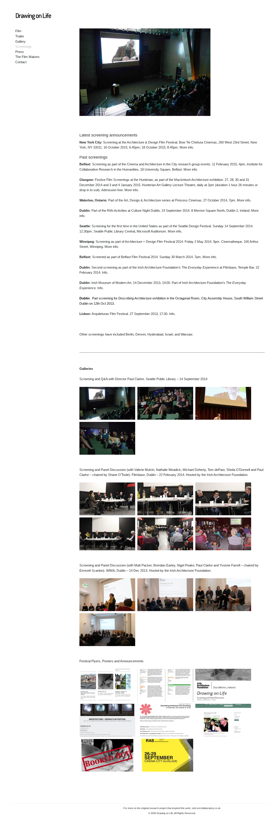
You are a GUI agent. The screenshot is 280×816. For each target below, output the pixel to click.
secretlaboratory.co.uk (208, 808)
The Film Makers (27, 57)
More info (186, 147)
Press (19, 52)
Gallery (20, 41)
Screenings (23, 46)
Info (104, 272)
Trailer (19, 36)
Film (18, 31)
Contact (20, 62)
